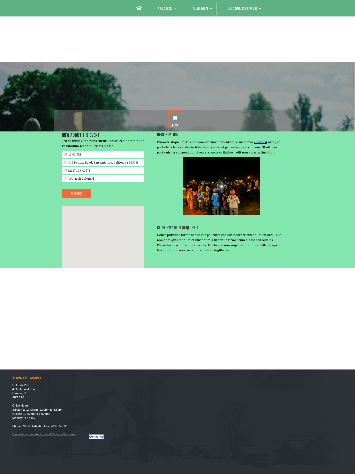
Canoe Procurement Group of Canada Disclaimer (44, 434)
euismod (260, 142)
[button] (163, 8)
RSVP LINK (76, 193)
